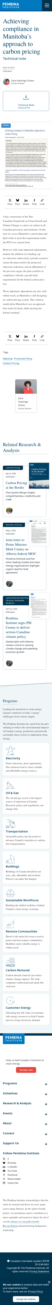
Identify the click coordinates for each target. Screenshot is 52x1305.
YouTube (12, 1170)
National (7, 358)
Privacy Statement (39, 1271)
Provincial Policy (23, 358)
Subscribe (13, 1182)
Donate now (26, 1070)
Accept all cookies (26, 1299)
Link (42, 204)
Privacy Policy (35, 1291)
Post (10, 204)
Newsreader (14, 1178)
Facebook (13, 1174)
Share (26, 204)
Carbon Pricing (11, 363)
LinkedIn (12, 1166)
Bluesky (12, 1162)
